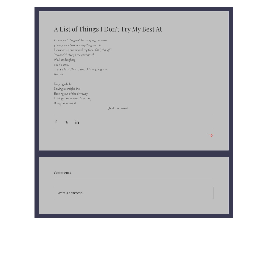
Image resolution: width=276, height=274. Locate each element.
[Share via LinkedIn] (77, 122)
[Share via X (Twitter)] (66, 122)
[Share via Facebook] (56, 122)
